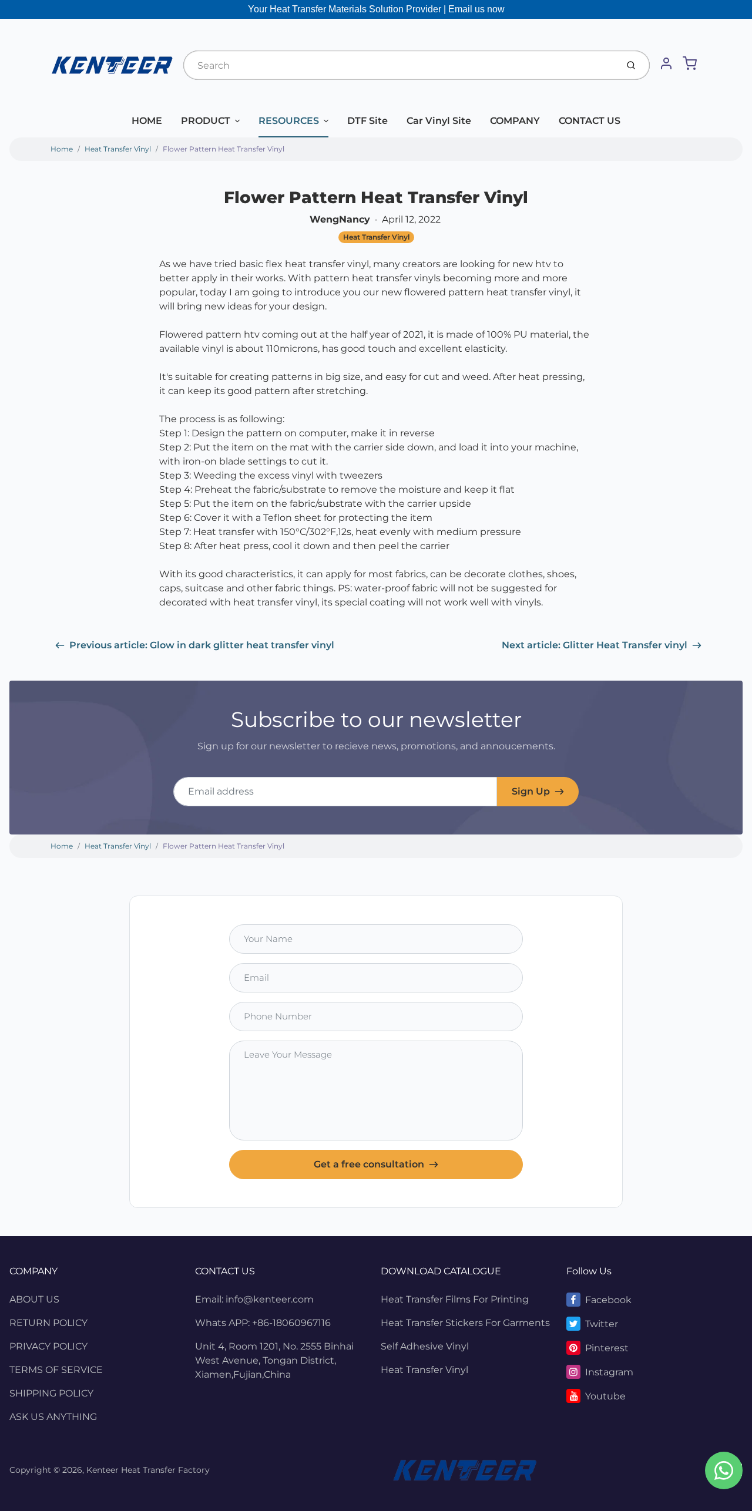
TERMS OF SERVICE (56, 1369)
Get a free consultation (369, 1164)
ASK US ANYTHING (53, 1416)
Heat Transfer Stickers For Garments (465, 1322)
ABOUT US (34, 1299)
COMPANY (515, 120)
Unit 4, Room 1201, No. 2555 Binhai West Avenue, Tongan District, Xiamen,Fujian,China (274, 1360)
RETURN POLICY (48, 1322)
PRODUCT (205, 120)
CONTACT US (589, 120)
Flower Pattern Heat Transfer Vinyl (223, 148)
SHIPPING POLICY (51, 1393)
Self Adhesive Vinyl (425, 1346)
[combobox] (399, 65)
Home (62, 148)
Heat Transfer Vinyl (118, 148)
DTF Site (367, 120)
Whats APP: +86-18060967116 (263, 1322)
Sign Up (531, 791)
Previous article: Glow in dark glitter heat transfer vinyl (201, 645)
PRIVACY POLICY (48, 1346)
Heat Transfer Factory (165, 1470)
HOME (147, 120)
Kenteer (102, 1470)
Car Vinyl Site (439, 120)
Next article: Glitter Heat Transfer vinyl (594, 645)
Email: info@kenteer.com (254, 1299)
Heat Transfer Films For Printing (455, 1299)
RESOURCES (288, 120)
